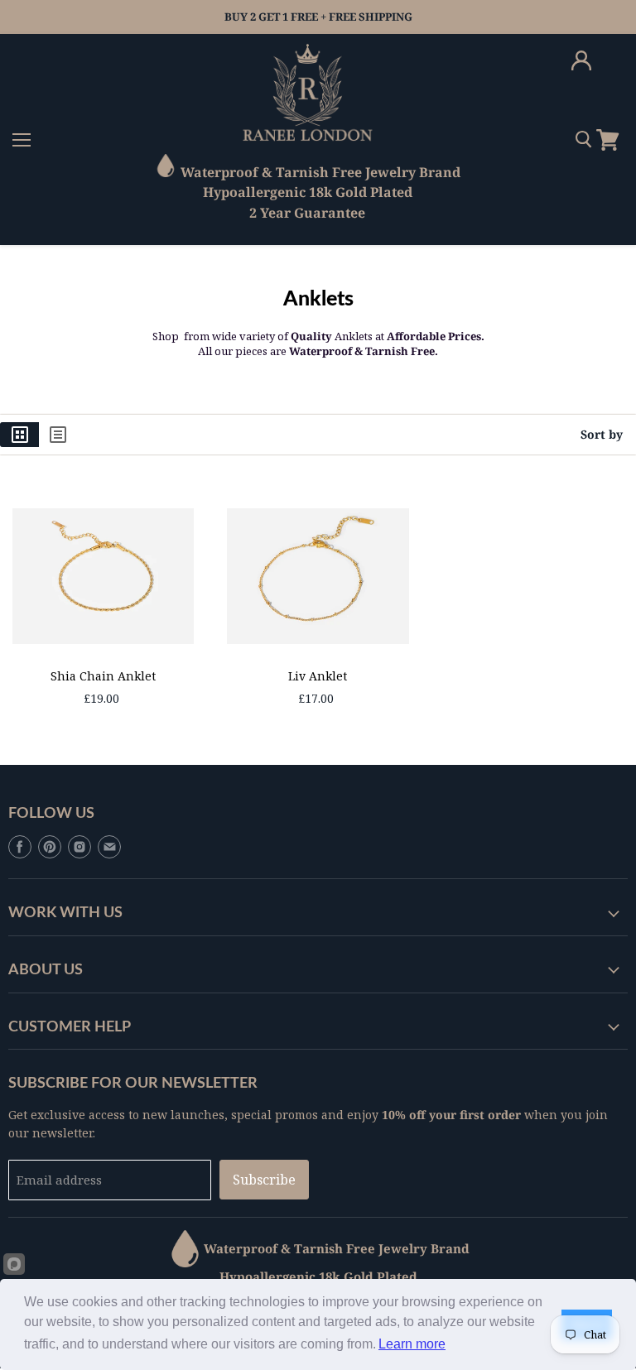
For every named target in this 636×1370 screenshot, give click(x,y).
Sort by (602, 434)
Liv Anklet (317, 676)
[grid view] (19, 434)
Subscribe (264, 1180)
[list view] (58, 434)
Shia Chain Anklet (103, 676)
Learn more (412, 1344)
